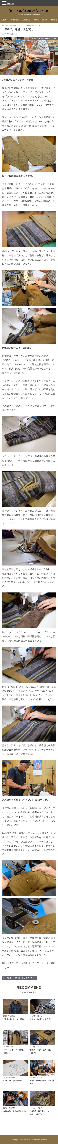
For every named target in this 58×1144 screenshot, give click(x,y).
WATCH (45, 20)
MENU (10, 3)
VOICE (36, 20)
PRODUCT (15, 20)
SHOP (53, 20)
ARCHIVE (26, 20)
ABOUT (4, 20)
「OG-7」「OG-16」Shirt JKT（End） (20, 978)
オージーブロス (27, 1139)
